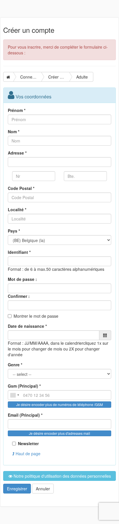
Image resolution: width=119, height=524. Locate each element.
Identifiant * (19, 252)
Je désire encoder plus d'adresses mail (59, 433)
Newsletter (28, 443)
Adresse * (17, 153)
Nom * (13, 131)
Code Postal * (21, 188)
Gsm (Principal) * (24, 386)
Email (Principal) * (25, 415)
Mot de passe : (22, 279)
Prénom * (16, 110)
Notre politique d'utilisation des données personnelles (61, 476)
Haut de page (27, 453)
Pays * (14, 231)
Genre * (15, 364)
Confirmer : (19, 296)
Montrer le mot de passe (36, 316)
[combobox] (14, 395)
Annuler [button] (43, 488)
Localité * (17, 209)
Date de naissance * (27, 326)
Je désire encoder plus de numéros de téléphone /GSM (59, 404)
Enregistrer (17, 488)
